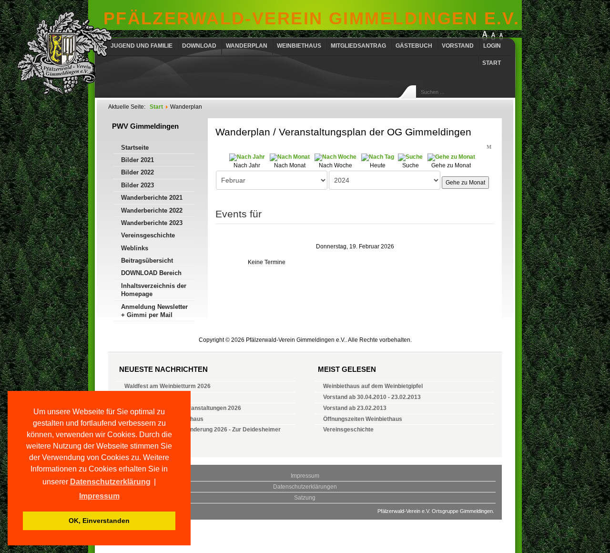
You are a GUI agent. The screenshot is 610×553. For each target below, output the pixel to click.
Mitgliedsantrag (358, 45)
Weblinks (134, 248)
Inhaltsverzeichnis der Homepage (153, 289)
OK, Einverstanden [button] (99, 520)
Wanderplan (246, 45)
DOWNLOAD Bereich (151, 272)
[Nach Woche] (335, 157)
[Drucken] (481, 146)
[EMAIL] (489, 146)
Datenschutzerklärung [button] (110, 482)
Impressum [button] (99, 496)
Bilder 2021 (137, 160)
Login (492, 45)
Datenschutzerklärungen (305, 486)
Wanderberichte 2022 (152, 210)
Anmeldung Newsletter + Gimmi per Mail (154, 310)
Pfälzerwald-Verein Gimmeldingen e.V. (311, 18)
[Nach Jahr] (247, 157)
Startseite (135, 147)
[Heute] (377, 157)
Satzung (304, 497)
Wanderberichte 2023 (152, 222)
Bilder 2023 (137, 185)
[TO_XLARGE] (484, 36)
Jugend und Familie (142, 45)
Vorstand (458, 45)
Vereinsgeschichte (148, 235)
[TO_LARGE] (493, 36)
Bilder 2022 (137, 172)
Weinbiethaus (299, 45)
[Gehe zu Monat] (451, 157)
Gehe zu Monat (465, 182)
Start (491, 63)
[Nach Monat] (290, 157)
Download (199, 45)
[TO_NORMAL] (500, 36)
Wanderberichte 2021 (152, 197)
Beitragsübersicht (147, 260)
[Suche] (410, 157)
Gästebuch (414, 45)
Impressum (305, 475)
